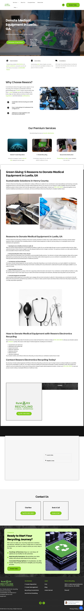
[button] (34, 42)
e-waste (10, 92)
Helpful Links (50, 460)
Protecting (60, 158)
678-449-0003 (58, 187)
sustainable (22, 67)
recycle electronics (48, 133)
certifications (26, 95)
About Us (23, 2)
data (66, 158)
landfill (18, 90)
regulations (9, 95)
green (8, 66)
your (38, 64)
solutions (12, 66)
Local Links (50, 455)
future (8, 69)
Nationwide (40, 2)
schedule (10, 341)
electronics (20, 64)
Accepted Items (31, 2)
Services (15, 2)
